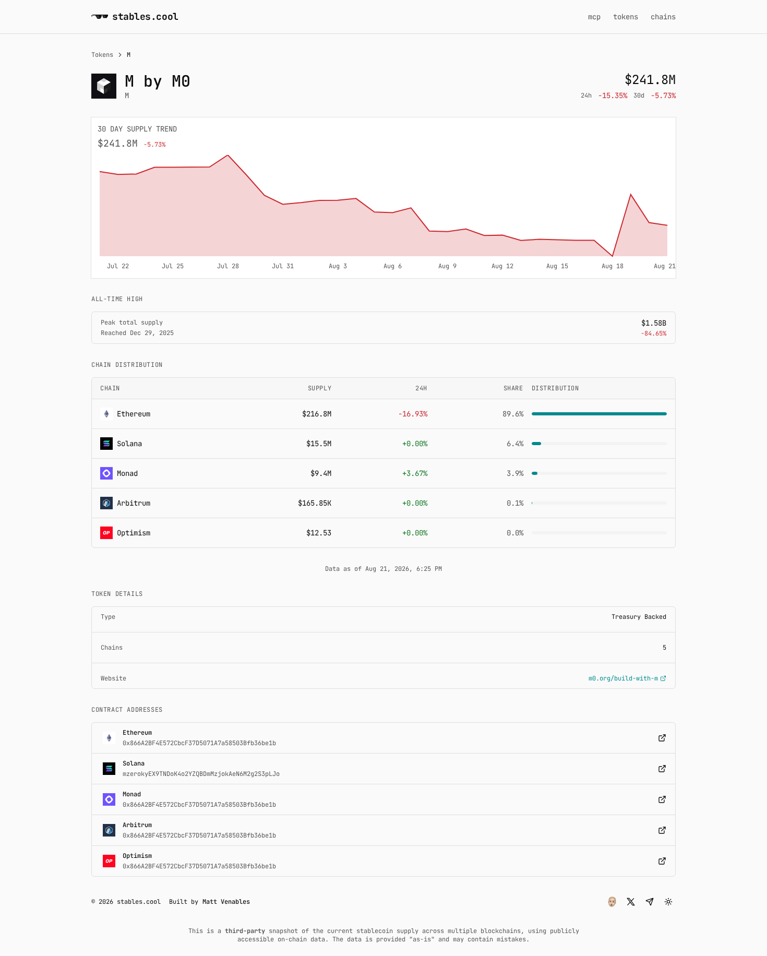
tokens (625, 16)
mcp (594, 16)
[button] (612, 901)
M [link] (128, 55)
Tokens (102, 55)
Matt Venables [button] (226, 902)
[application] (383, 213)
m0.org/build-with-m (623, 678)
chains (663, 16)
